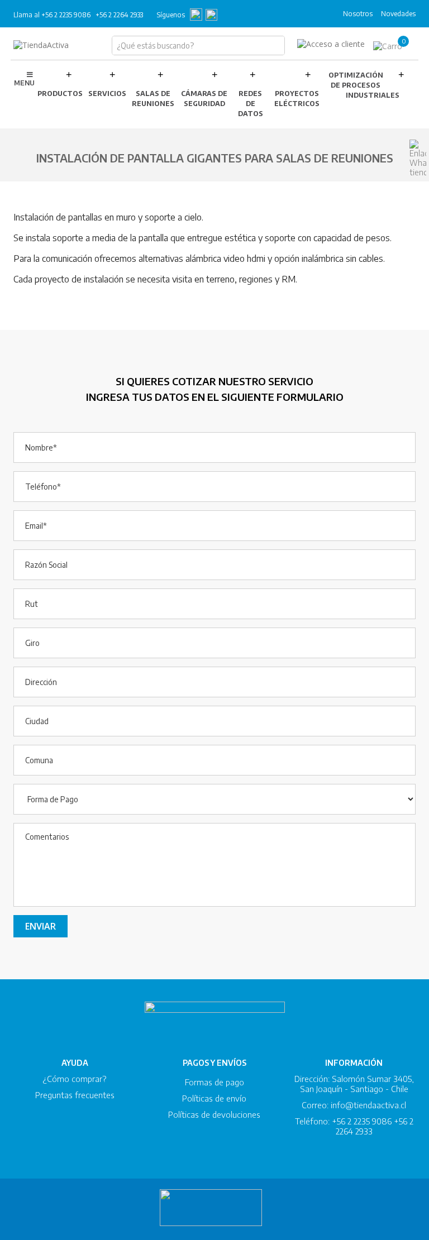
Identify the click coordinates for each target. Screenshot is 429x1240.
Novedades (398, 13)
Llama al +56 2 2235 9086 (51, 15)
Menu (24, 83)
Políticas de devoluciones (214, 1114)
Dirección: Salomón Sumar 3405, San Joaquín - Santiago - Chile (354, 1084)
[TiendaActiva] (41, 45)
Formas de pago (214, 1082)
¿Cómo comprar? (74, 1079)
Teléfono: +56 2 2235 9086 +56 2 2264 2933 (354, 1126)
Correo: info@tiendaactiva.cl (354, 1105)
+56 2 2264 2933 (119, 15)
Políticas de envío (214, 1098)
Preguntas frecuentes (75, 1095)
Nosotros (358, 13)
